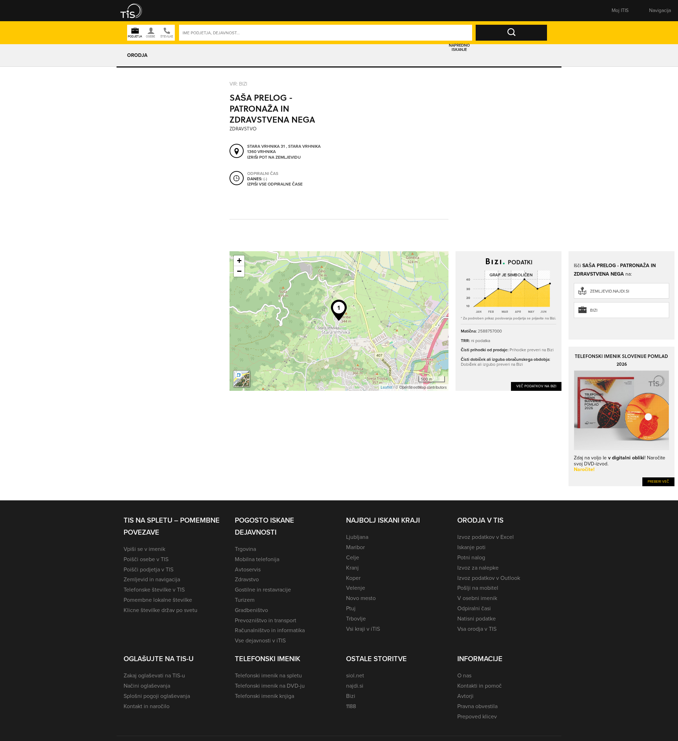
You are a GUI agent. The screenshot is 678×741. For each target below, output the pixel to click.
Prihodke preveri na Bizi (532, 350)
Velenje (355, 588)
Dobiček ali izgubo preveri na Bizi (492, 364)
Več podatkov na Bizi (536, 386)
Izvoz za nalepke (478, 568)
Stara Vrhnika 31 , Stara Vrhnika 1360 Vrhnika (284, 149)
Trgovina (245, 549)
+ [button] (239, 260)
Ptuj (351, 608)
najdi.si (354, 686)
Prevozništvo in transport (265, 620)
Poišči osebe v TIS (146, 559)
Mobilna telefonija (257, 559)
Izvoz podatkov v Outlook (488, 578)
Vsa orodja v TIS (476, 629)
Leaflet (386, 387)
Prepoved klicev (477, 716)
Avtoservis (248, 569)
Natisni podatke (476, 618)
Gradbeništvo (251, 610)
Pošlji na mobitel (477, 588)
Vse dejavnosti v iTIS (260, 640)
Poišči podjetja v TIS (148, 569)
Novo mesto (361, 598)
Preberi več (658, 481)
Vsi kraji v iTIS (363, 629)
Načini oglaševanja (147, 686)
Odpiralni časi (474, 608)
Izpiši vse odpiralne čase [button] (275, 184)
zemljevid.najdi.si (609, 291)
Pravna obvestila (477, 706)
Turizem (245, 600)
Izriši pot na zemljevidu (274, 157)
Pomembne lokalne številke (158, 600)
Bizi (593, 310)
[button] (136, 10)
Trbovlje (356, 618)
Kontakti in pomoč (479, 686)
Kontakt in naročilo (147, 706)
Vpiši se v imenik (144, 549)
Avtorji (465, 696)
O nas (464, 675)
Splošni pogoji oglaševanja (157, 696)
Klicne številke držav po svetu (160, 610)
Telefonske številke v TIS (154, 590)
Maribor (355, 547)
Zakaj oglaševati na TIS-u (154, 675)
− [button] (239, 271)
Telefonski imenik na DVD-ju (270, 686)
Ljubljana (357, 537)
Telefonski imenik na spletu (268, 675)
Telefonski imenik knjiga (264, 696)
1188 (351, 706)
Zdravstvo (247, 579)
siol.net (355, 675)
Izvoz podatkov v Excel (485, 537)
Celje (352, 557)
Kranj (352, 568)
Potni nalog (471, 557)
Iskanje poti (471, 547)
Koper (353, 578)
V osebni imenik (477, 598)
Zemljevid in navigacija (152, 579)
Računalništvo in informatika (270, 630)
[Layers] (241, 379)
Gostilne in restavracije (263, 590)
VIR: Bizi (238, 83)
